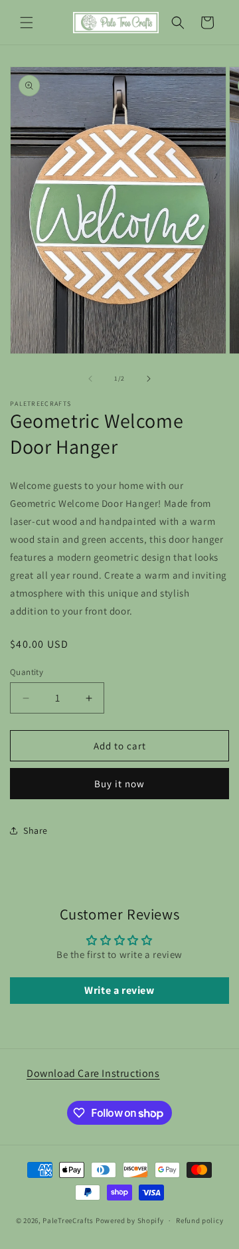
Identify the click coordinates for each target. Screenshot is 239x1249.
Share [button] (35, 830)
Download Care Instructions (93, 1073)
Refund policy (199, 1220)
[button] (26, 22)
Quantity (26, 672)
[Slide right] (148, 378)
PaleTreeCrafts (68, 1220)
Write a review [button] (119, 990)
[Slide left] (90, 378)
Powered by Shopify (130, 1220)
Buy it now (119, 783)
